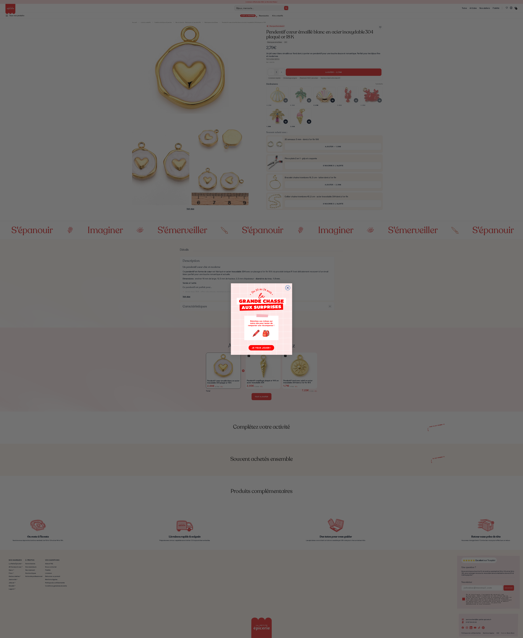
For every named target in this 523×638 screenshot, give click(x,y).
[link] (261, 319)
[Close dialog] (287, 287)
